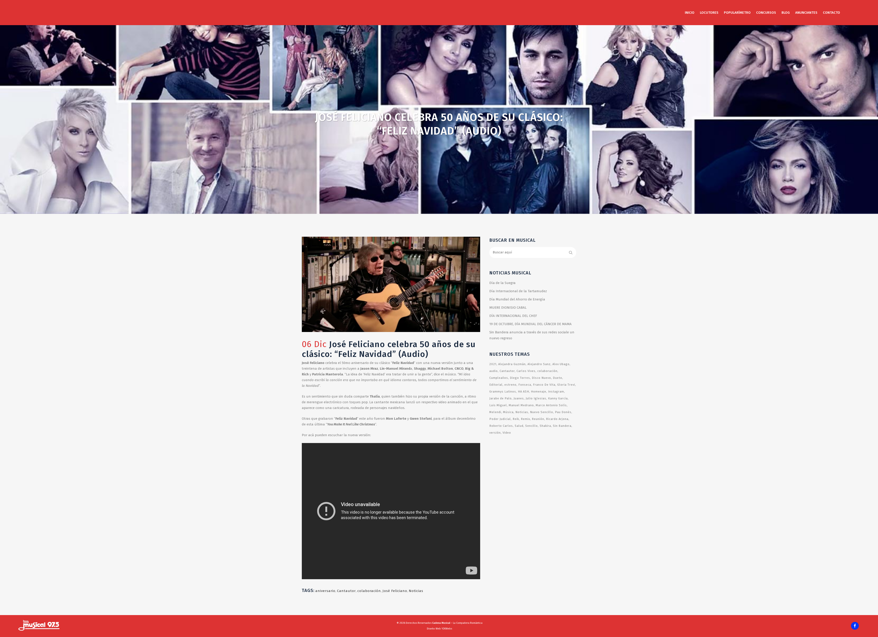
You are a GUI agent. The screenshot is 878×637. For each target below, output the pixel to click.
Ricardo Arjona (557, 419)
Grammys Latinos (502, 391)
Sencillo (531, 425)
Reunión (538, 419)
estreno (510, 384)
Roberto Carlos (501, 425)
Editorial (496, 384)
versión (495, 432)
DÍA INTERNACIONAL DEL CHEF (513, 316)
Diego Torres (520, 378)
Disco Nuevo (541, 378)
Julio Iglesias (536, 398)
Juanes (519, 398)
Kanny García (558, 398)
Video (507, 432)
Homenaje (538, 391)
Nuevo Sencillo (541, 412)
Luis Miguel (498, 405)
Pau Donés (563, 412)
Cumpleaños (498, 378)
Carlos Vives (526, 371)
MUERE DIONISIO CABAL (508, 307)
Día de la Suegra (502, 283)
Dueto (557, 378)
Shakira (545, 425)
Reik (516, 419)
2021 (492, 364)
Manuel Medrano (521, 405)
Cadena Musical (441, 622)
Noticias (416, 591)
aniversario (325, 591)
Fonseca (524, 384)
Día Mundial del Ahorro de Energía (517, 299)
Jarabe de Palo (500, 398)
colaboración (369, 591)
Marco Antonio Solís (551, 405)
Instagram (556, 391)
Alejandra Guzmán (512, 364)
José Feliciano (395, 591)
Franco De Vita (544, 384)
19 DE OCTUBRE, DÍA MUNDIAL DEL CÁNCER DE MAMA (530, 324)
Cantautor (346, 591)
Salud (519, 425)
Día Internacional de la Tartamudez (518, 291)
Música (508, 412)
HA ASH (523, 391)
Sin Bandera (562, 425)
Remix (525, 419)
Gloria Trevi (566, 384)
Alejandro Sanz (539, 364)
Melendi (495, 412)
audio (493, 371)
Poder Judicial (500, 419)
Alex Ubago (561, 364)
